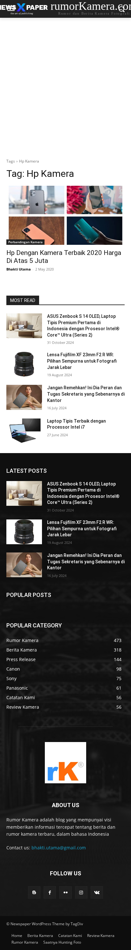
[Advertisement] (65, 86)
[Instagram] (81, 892)
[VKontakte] (97, 892)
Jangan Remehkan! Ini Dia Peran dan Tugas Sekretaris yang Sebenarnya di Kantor (86, 394)
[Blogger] (34, 892)
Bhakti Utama (18, 269)
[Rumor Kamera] (65, 762)
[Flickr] (65, 892)
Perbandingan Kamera (25, 242)
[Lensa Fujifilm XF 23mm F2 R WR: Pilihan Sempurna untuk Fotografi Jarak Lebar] (24, 364)
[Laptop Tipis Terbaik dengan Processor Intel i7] (24, 430)
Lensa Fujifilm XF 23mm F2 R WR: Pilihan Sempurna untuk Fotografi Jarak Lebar (82, 361)
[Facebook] (50, 892)
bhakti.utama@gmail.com (58, 848)
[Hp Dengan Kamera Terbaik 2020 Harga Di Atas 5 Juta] (65, 215)
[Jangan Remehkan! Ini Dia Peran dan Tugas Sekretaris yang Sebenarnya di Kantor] (24, 397)
